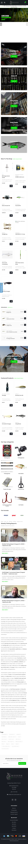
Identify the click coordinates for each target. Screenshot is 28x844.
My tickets (14, 824)
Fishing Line (3, 445)
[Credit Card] (8, 836)
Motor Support (11, 741)
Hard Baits (17, 461)
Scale (12, 743)
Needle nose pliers (19, 741)
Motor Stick (18, 739)
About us (14, 808)
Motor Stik (4, 741)
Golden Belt (4, 736)
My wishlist (14, 826)
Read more (5, 553)
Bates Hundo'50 (6, 205)
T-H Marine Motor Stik (6, 746)
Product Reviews (1, 288)
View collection (18, 378)
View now (14, 127)
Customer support (14, 814)
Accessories (17, 476)
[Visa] (23, 836)
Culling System (5, 734)
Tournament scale (5, 748)
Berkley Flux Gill (19, 395)
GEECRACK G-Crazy (20, 234)
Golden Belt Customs (12, 736)
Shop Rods (14, 106)
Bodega (4, 395)
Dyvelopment (15, 840)
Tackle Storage (4, 476)
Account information (14, 820)
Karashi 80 (18, 205)
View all (10, 307)
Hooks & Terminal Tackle (6, 492)
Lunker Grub (11, 739)
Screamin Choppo (6, 424)
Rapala (8, 743)
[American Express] (4, 836)
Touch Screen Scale (15, 746)
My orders (14, 822)
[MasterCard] (16, 836)
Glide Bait (18, 734)
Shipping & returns (14, 812)
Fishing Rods (3, 461)
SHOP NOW (14, 146)
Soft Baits (17, 492)
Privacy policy (14, 810)
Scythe (17, 743)
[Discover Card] (12, 836)
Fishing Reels (17, 445)
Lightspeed (24, 839)
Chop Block (18, 424)
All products (14, 830)
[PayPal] (19, 836)
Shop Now (14, 56)
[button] (1, 24)
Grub (19, 736)
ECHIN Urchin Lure (19, 177)
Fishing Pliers (12, 734)
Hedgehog (4, 234)
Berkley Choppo (6, 291)
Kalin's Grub (4, 739)
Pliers (3, 743)
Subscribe (23, 763)
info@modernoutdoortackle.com (14, 794)
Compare (14, 828)
